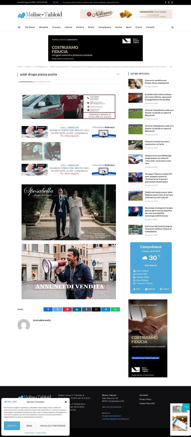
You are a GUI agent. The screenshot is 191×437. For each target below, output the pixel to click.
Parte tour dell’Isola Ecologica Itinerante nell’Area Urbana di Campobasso (158, 229)
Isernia (118, 27)
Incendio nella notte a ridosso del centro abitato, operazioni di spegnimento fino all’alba (158, 97)
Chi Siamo (30, 27)
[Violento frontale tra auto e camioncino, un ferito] (135, 145)
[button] (65, 402)
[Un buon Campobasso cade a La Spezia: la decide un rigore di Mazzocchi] (135, 114)
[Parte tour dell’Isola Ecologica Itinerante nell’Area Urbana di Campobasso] (135, 230)
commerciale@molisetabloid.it (115, 419)
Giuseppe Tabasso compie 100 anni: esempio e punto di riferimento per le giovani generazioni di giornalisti (158, 178)
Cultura (68, 27)
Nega (29, 426)
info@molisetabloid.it (111, 416)
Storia (91, 27)
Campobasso (104, 27)
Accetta (12, 426)
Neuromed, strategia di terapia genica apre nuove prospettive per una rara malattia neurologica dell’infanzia (159, 212)
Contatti (150, 27)
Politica (80, 27)
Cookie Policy (30, 432)
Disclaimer (143, 395)
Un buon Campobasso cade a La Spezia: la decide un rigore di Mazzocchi (96, 2)
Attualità (43, 27)
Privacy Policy (41, 432)
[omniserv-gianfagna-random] (69, 137)
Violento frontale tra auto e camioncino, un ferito (157, 143)
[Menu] (19, 27)
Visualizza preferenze (53, 426)
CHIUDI (186, 407)
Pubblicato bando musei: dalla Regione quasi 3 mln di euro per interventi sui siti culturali (159, 195)
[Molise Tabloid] (44, 14)
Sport (129, 27)
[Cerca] (172, 27)
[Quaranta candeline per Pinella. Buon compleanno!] (135, 84)
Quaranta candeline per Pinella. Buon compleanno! (157, 81)
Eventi (139, 27)
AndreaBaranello (26, 82)
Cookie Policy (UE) (147, 403)
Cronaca (56, 27)
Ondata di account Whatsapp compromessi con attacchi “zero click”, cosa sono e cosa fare (158, 160)
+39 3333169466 (113, 407)
